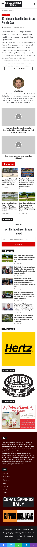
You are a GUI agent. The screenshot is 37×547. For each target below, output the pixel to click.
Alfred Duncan (7, 27)
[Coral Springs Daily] (13, 4)
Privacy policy (28, 536)
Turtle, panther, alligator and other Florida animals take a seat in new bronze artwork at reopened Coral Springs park (23, 318)
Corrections (6, 477)
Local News (5, 15)
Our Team (20, 536)
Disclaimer (6, 480)
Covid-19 (11, 10)
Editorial (5, 486)
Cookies (5, 473)
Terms (5, 492)
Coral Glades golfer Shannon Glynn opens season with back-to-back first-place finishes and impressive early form (27, 207)
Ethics (5, 489)
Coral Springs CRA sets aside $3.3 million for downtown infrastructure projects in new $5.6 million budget (9, 182)
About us (12, 536)
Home (5, 10)
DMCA (5, 483)
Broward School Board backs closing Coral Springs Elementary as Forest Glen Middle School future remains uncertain (9, 207)
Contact (18, 539)
